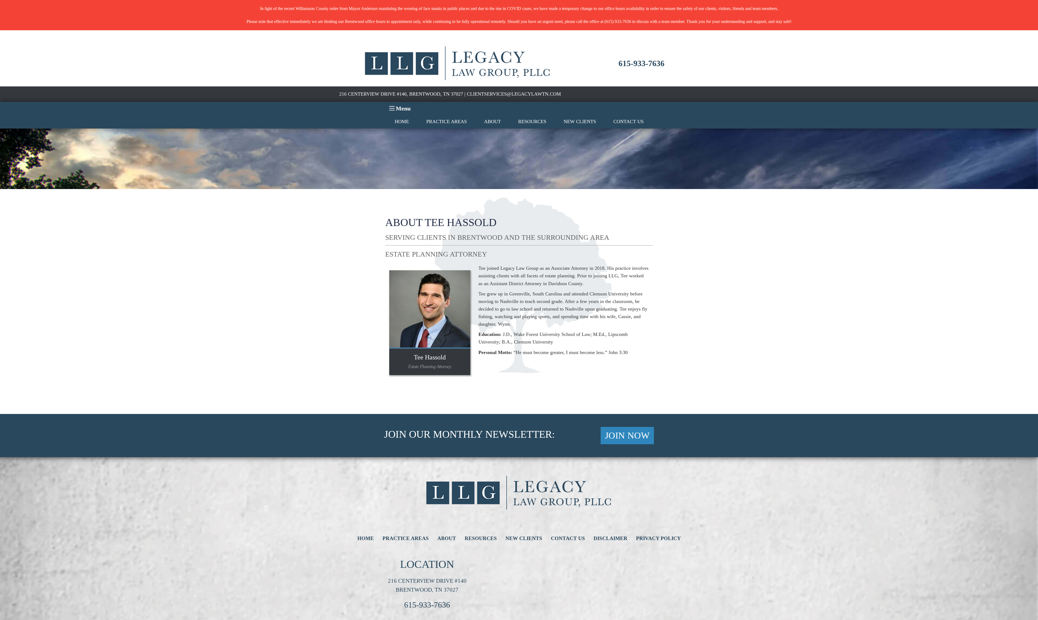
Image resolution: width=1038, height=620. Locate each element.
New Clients (580, 121)
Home (402, 121)
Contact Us (628, 121)
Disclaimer (610, 538)
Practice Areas (446, 121)
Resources (532, 121)
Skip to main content (17, 37)
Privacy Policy (658, 538)
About (492, 121)
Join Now (627, 435)
